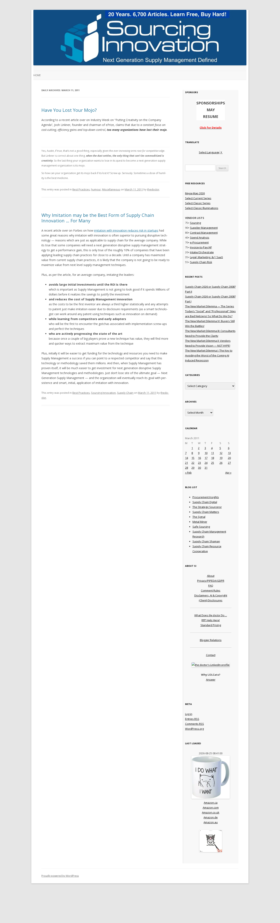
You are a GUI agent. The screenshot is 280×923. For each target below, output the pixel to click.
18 (212, 458)
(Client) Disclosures (210, 600)
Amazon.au (211, 822)
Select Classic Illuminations (201, 208)
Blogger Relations (211, 640)
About (210, 576)
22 (192, 463)
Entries (192, 719)
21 (186, 463)
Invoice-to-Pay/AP (201, 247)
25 (212, 463)
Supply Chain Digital (204, 502)
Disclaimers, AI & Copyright (210, 595)
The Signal (198, 517)
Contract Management (204, 232)
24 (206, 463)
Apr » (228, 472)
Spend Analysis (199, 237)
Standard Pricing (210, 625)
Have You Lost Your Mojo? (69, 110)
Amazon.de (211, 817)
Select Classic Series (198, 203)
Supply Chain (125, 393)
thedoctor (153, 189)
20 (229, 458)
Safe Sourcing (201, 526)
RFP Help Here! (210, 620)
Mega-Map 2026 (195, 193)
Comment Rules (210, 590)
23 (199, 463)
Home (37, 75)
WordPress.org (194, 729)
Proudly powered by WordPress (60, 876)
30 (199, 467)
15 (192, 458)
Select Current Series (198, 198)
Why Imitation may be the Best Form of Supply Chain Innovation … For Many (97, 217)
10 (206, 453)
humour (96, 189)
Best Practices (81, 189)
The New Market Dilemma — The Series (209, 306)
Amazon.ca (210, 802)
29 (192, 467)
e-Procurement (199, 242)
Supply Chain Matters (205, 512)
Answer (210, 679)
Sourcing (195, 223)
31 (206, 467)
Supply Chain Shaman (206, 541)
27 (229, 463)
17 (206, 458)
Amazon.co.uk (210, 812)
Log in (188, 714)
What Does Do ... (210, 615)
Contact (210, 655)
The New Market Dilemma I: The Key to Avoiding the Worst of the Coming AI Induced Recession (208, 355)
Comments (194, 724)
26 (221, 463)
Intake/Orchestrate (202, 252)
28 (186, 467)
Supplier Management (204, 228)
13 (229, 453)
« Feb (188, 472)
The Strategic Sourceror (207, 507)
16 (199, 458)
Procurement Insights (205, 497)
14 (186, 458)
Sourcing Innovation (103, 393)
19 (221, 458)
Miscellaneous (111, 189)
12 (221, 453)
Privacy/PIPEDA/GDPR (210, 581)
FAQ (210, 585)
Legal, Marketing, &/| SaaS (206, 257)
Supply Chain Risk (201, 262)
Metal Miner (199, 522)
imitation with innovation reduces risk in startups (126, 230)
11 (212, 453)
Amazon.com (211, 807)
